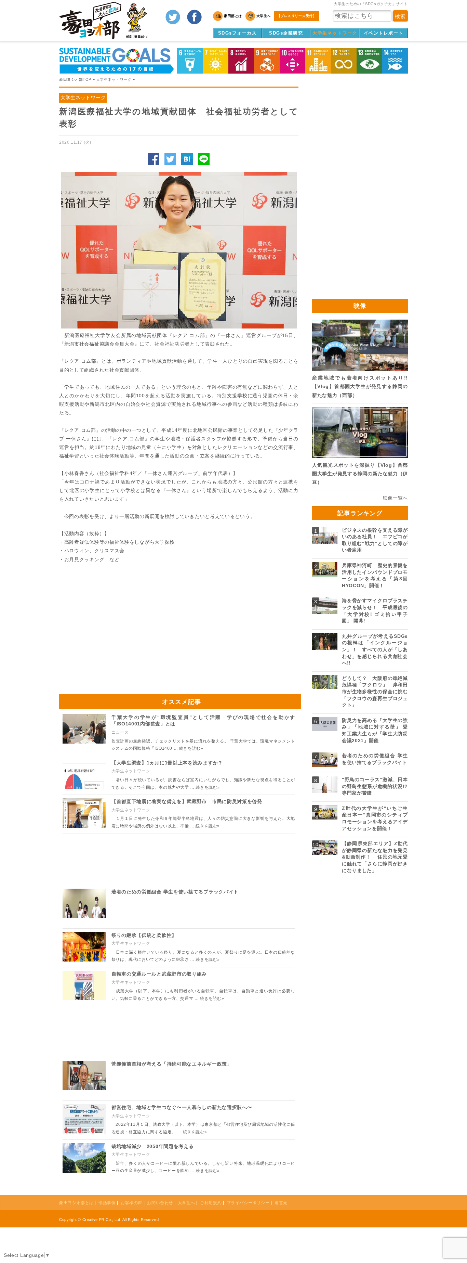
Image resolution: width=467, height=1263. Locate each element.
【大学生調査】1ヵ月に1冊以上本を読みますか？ (167, 762)
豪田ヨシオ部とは (76, 1202)
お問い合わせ (160, 1202)
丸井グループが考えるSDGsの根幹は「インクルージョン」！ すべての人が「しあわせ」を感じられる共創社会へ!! (375, 649)
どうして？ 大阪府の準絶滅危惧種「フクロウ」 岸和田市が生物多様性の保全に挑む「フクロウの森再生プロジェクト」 (375, 691)
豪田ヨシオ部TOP (75, 79)
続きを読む (191, 748)
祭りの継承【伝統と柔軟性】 (144, 935)
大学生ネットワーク (334, 33)
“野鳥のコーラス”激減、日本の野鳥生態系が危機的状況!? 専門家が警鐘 (377, 786)
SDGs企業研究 (286, 33)
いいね (153, 159)
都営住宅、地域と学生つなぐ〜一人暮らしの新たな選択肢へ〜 (181, 1107)
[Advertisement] (119, 625)
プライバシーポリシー (248, 1202)
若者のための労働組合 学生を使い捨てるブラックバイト (175, 891)
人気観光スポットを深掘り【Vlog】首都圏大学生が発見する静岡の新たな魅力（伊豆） (360, 473)
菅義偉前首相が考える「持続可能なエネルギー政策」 (171, 1064)
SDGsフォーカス (237, 33)
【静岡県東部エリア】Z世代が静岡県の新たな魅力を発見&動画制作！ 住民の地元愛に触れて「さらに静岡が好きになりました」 (375, 857)
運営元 (281, 1202)
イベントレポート (383, 33)
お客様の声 (131, 1202)
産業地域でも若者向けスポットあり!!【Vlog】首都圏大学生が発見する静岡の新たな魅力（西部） (360, 386)
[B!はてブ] (187, 159)
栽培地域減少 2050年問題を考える (152, 1146)
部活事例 (107, 1202)
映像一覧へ (395, 498)
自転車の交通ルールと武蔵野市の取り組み (159, 974)
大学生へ (186, 1202)
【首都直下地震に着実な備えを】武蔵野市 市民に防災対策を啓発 (186, 801)
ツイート (170, 159)
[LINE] (204, 159)
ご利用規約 (211, 1202)
